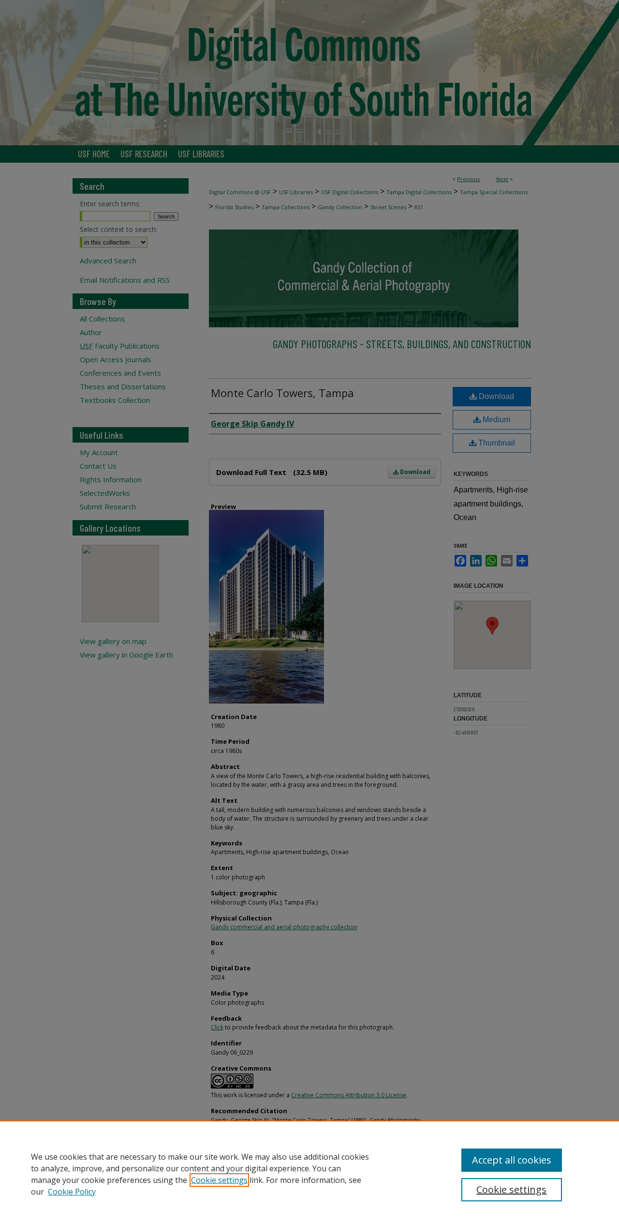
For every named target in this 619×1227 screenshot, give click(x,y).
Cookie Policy (72, 1191)
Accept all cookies (511, 1159)
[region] (309, 1173)
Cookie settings (219, 1180)
